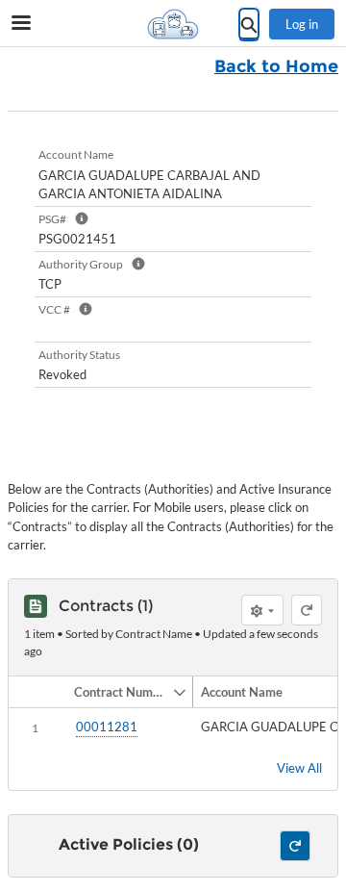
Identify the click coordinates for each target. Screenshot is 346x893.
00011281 (106, 726)
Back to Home (276, 66)
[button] (119, 691)
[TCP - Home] (173, 24)
